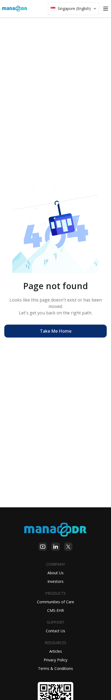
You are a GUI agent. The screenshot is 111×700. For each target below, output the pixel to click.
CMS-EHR (55, 610)
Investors (55, 581)
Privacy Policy (55, 659)
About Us (55, 572)
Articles (55, 651)
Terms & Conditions (55, 668)
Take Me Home (55, 331)
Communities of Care (55, 601)
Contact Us (55, 630)
